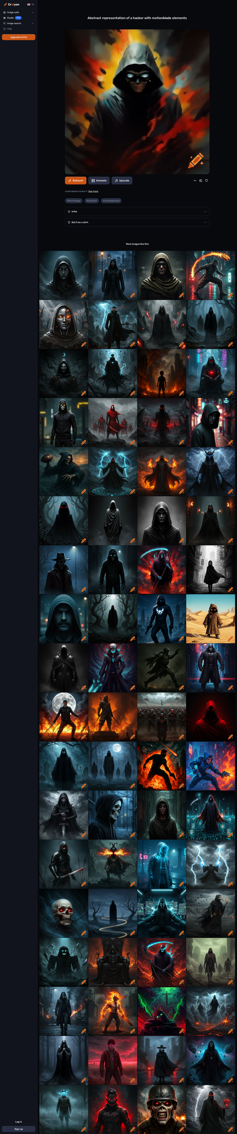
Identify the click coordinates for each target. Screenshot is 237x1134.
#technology (73, 200)
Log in (18, 1121)
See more (93, 191)
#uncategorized (111, 200)
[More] (195, 181)
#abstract (92, 200)
